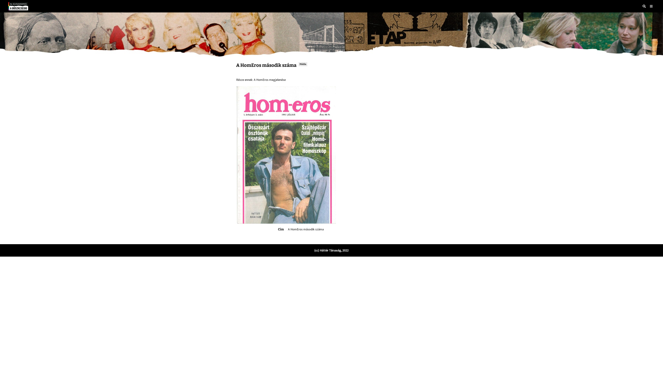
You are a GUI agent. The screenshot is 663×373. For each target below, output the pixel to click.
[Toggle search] (644, 6)
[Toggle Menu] (651, 6)
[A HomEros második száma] (286, 155)
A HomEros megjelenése (270, 80)
